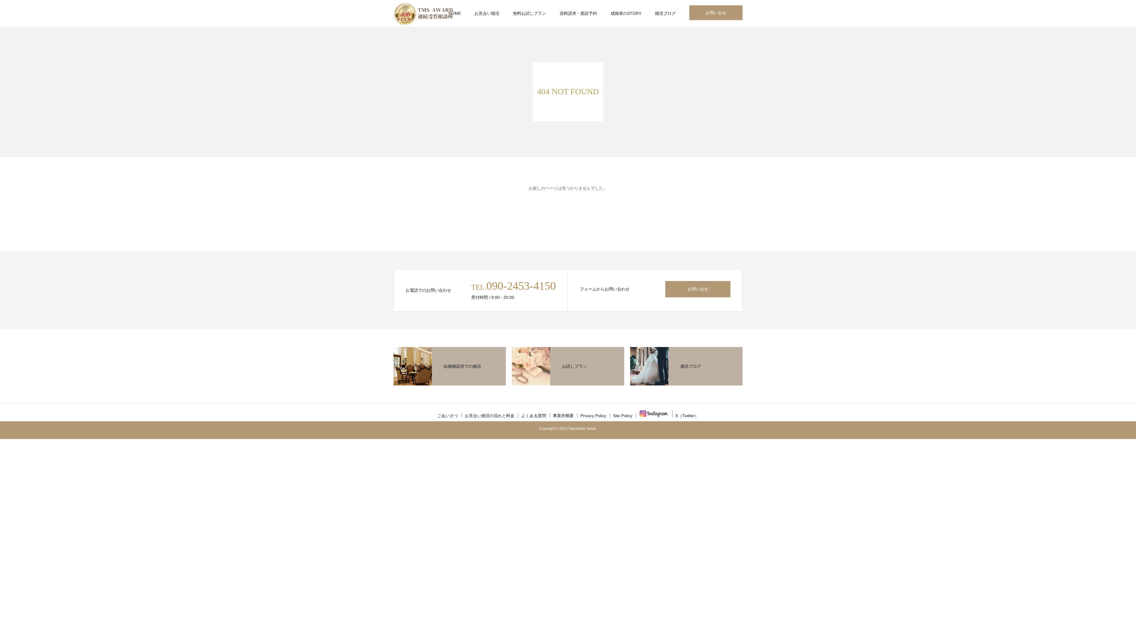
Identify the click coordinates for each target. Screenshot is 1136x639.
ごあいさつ (447, 416)
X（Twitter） (687, 416)
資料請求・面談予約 (578, 13)
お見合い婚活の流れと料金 (489, 416)
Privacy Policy (593, 416)
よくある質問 (533, 416)
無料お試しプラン (529, 13)
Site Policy (622, 416)
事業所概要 (563, 416)
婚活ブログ (665, 13)
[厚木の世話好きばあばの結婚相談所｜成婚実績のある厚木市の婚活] (423, 13)
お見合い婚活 (487, 13)
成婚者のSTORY (626, 13)
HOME (454, 13)
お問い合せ (716, 12)
